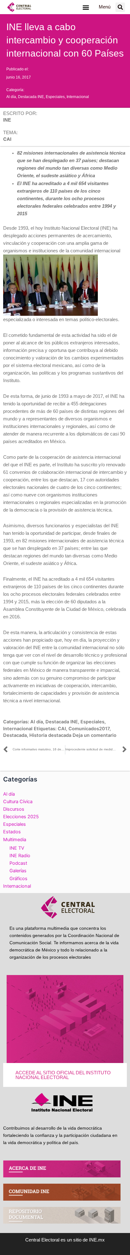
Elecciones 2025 (21, 816)
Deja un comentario (94, 735)
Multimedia (14, 839)
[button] (85, 7)
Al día (11, 97)
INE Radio (19, 855)
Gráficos (18, 878)
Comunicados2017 (88, 729)
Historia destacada (50, 735)
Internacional (78, 97)
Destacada (15, 735)
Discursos (13, 809)
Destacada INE (31, 97)
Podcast (18, 863)
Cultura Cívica (17, 801)
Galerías (18, 871)
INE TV (16, 848)
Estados (12, 832)
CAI (62, 729)
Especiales (55, 97)
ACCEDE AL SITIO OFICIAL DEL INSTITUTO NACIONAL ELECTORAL (63, 1075)
